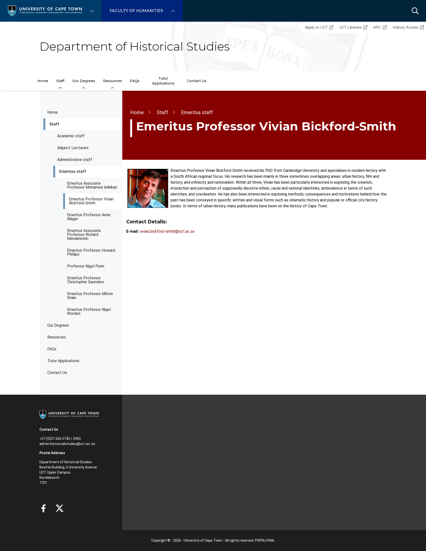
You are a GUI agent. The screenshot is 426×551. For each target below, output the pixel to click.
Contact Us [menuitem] (197, 81)
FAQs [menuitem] (135, 81)
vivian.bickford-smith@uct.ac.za (167, 231)
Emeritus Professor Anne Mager (88, 217)
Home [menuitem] (42, 81)
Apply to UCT (316, 27)
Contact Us (57, 372)
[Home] (45, 10)
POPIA (260, 540)
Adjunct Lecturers (73, 147)
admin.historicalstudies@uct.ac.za (67, 444)
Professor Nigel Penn (85, 266)
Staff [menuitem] (60, 81)
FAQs (51, 349)
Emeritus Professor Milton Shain (90, 295)
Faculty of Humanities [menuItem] (136, 10)
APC (377, 27)
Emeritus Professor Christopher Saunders (85, 280)
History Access (405, 27)
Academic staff (71, 136)
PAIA (270, 540)
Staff (54, 124)
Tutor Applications (63, 360)
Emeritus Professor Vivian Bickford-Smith (91, 201)
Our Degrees (58, 325)
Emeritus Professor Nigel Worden (89, 311)
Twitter (59, 508)
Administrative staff (74, 159)
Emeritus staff (72, 171)
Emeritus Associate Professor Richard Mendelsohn (84, 234)
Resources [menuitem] (112, 81)
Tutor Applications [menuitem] (163, 81)
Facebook (43, 508)
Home (52, 112)
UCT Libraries (350, 27)
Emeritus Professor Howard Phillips (91, 252)
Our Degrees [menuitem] (83, 81)
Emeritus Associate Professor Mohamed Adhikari (92, 185)
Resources (56, 337)
